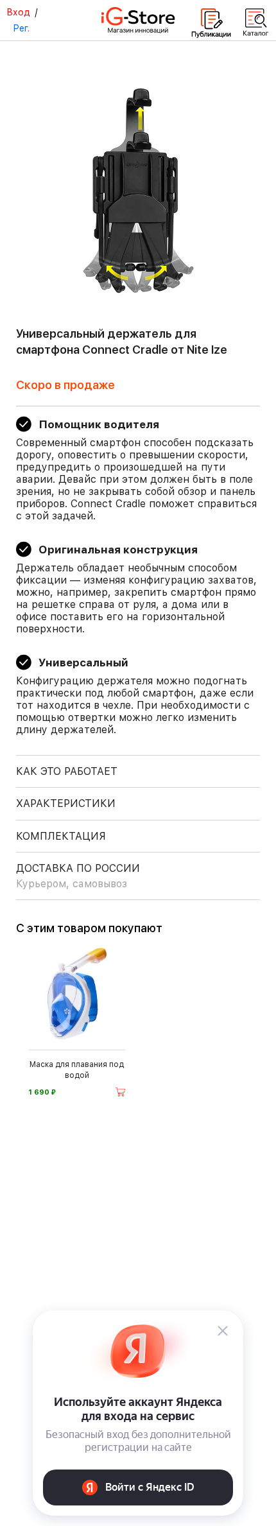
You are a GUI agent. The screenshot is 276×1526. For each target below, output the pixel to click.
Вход (18, 12)
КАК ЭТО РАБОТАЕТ (66, 771)
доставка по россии (78, 876)
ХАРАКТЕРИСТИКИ (66, 803)
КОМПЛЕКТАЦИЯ (61, 836)
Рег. (21, 28)
